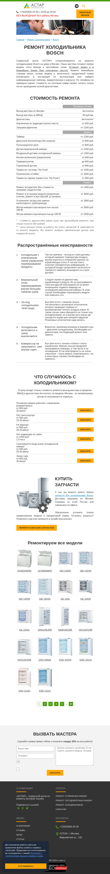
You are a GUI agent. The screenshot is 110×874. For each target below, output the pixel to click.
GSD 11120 (24, 691)
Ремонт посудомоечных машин (74, 800)
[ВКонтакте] (18, 808)
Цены (19, 835)
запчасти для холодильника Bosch (74, 495)
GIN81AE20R (65, 630)
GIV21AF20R (24, 660)
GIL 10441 (24, 630)
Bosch (56, 39)
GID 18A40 (44, 599)
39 (71, 704)
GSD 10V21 (85, 660)
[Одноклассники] (23, 808)
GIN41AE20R (45, 630)
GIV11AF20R (85, 630)
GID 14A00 (65, 571)
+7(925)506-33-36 (29, 12)
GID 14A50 (24, 599)
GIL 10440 (85, 599)
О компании (23, 826)
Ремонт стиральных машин (71, 796)
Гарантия (61, 809)
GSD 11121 (45, 691)
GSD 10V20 (65, 660)
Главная (20, 39)
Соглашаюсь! (26, 866)
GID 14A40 (85, 571)
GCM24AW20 (24, 571)
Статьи (20, 839)
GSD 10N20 (45, 660)
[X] (27, 808)
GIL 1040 (65, 599)
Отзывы (20, 830)
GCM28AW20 (45, 571)
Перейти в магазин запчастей (36, 528)
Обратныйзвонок (85, 13)
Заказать (85, 410)
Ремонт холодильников (38, 39)
